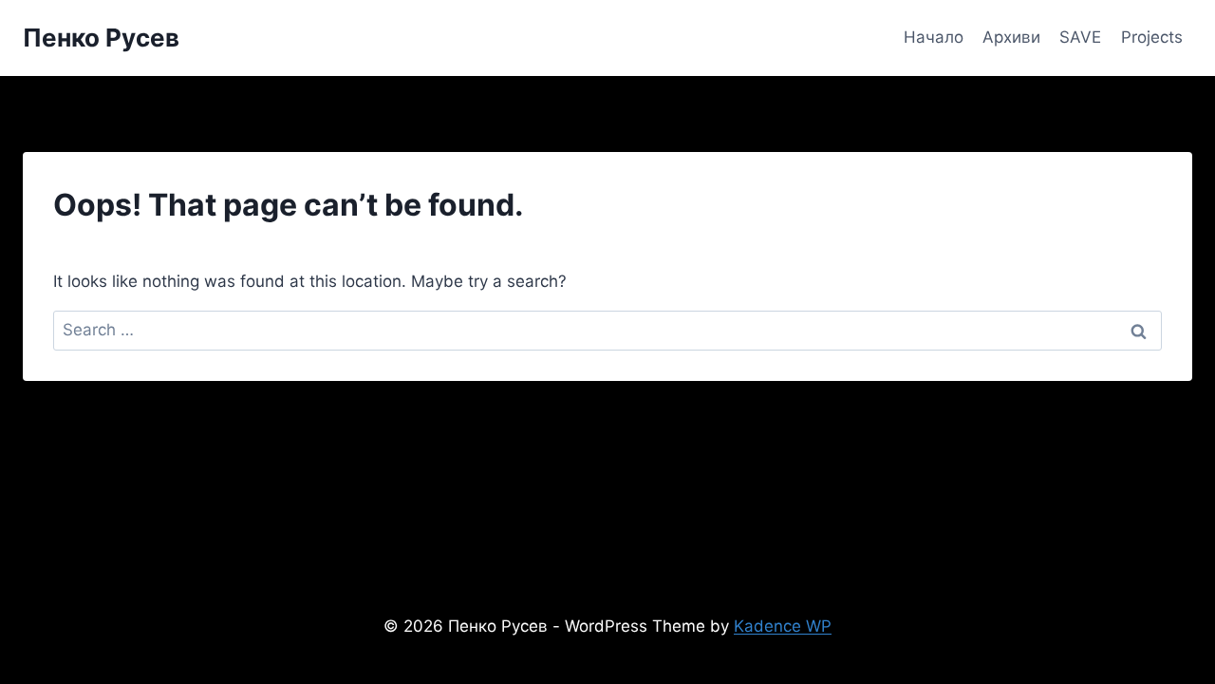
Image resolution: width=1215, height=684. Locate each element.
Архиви (1011, 37)
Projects (1152, 37)
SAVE (1080, 37)
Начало (933, 37)
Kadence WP (783, 626)
